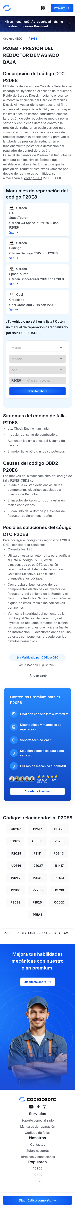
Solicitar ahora (37, 391)
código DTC (33, 178)
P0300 (37, 1169)
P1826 (37, 902)
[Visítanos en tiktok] (38, 1107)
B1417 (59, 866)
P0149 (37, 878)
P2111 (37, 853)
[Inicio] (8, 8)
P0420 (37, 1175)
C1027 (38, 866)
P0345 (59, 853)
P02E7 (16, 878)
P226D (38, 890)
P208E (15, 902)
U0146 (16, 866)
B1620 (15, 841)
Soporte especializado (37, 1120)
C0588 (37, 841)
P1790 (59, 890)
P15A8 (37, 915)
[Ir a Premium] (68, 24)
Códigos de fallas (37, 1133)
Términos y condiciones (37, 1157)
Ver (11, 232)
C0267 (16, 829)
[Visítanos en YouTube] (31, 1107)
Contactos (37, 1144)
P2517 (37, 829)
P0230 (60, 841)
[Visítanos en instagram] (44, 1107)
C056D (59, 902)
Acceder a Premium (38, 791)
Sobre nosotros (37, 1151)
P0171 (37, 1181)
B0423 (59, 829)
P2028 (16, 853)
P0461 (59, 878)
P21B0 (15, 890)
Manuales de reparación (37, 1126)
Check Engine (24, 428)
